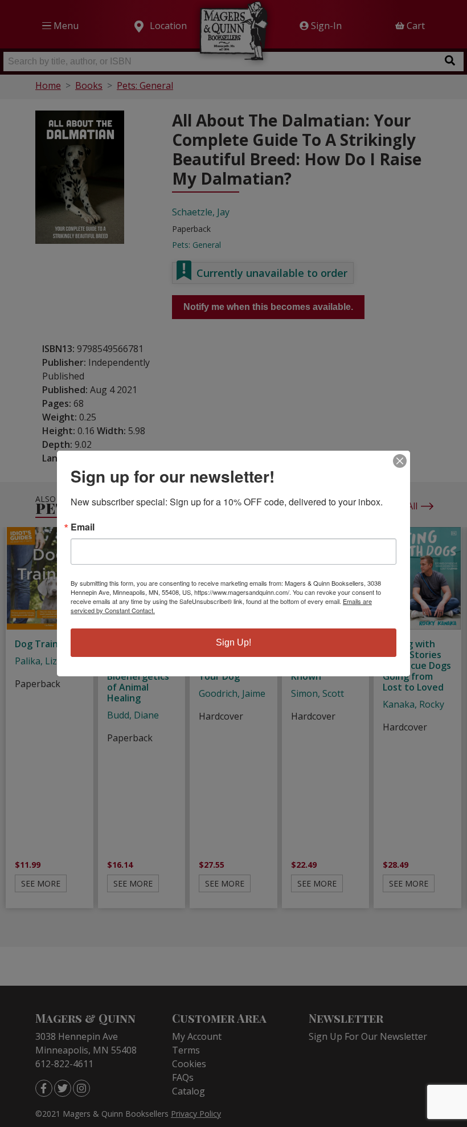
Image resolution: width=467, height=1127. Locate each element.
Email (83, 527)
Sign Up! (233, 642)
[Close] (400, 461)
